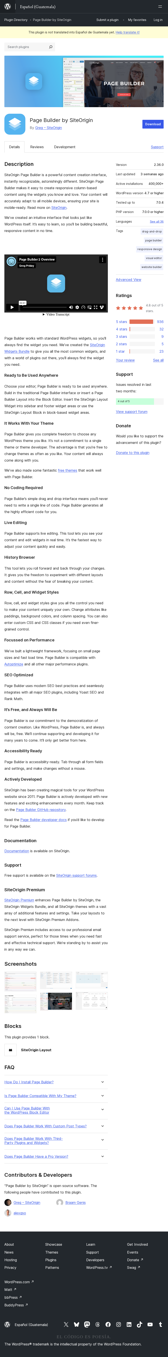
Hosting (10, 1260)
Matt (10, 1289)
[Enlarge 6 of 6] (102, 998)
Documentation (16, 851)
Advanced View (128, 279)
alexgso (20, 1213)
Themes (51, 1252)
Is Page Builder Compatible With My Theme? (40, 1096)
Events (132, 1252)
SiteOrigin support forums (76, 875)
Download (153, 124)
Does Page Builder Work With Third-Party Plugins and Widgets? (33, 1141)
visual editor (154, 258)
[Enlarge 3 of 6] (66, 977)
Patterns (52, 1267)
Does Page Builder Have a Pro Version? (36, 1156)
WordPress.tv (99, 1267)
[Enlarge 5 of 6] (102, 977)
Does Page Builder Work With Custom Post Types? (45, 1126)
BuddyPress (16, 1305)
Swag (133, 1267)
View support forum (131, 411)
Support (157, 147)
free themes (67, 470)
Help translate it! (128, 32)
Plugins (50, 1260)
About (9, 1244)
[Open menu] (161, 6)
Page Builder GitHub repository (41, 809)
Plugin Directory (16, 20)
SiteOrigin (58, 207)
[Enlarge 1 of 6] (30, 977)
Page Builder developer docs (43, 820)
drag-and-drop (152, 231)
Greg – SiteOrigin (48, 127)
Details (14, 147)
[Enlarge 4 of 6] (66, 998)
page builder (153, 240)
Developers (95, 1260)
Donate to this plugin (132, 452)
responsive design (149, 249)
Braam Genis (75, 1202)
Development (64, 147)
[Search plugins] (50, 47)
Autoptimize (13, 664)
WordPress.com (19, 1282)
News (9, 1252)
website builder (152, 267)
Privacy (10, 1267)
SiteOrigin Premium (19, 900)
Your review (125, 360)
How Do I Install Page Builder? (29, 1082)
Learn (90, 1244)
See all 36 (157, 221)
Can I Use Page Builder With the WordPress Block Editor (27, 1110)
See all (158, 360)
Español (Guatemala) (31, 1325)
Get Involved (137, 1244)
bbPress (13, 1297)
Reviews (37, 147)
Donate (135, 1260)
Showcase (53, 1244)
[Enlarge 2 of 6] (30, 1001)
